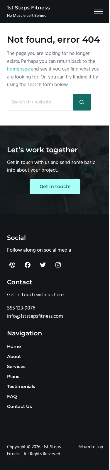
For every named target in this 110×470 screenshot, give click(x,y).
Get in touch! (55, 186)
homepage (18, 69)
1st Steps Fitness (28, 8)
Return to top (90, 447)
